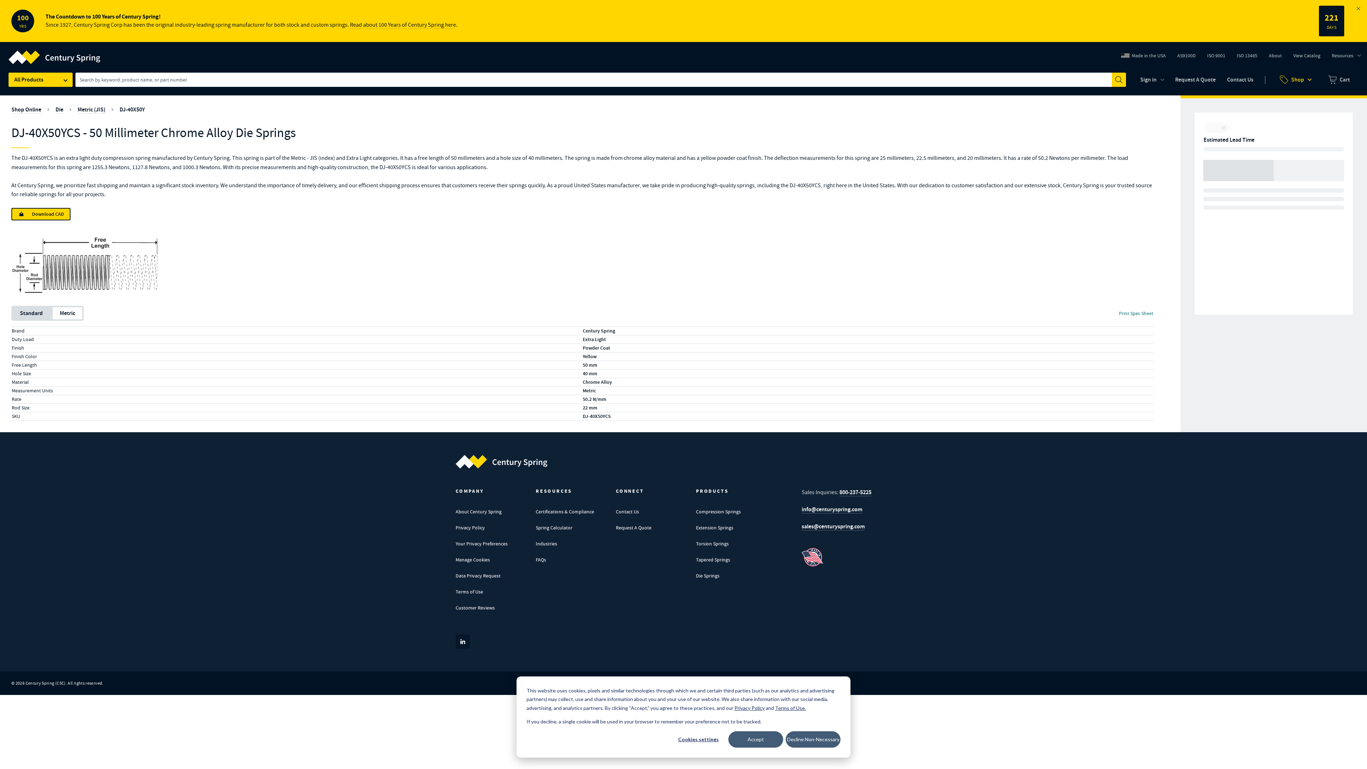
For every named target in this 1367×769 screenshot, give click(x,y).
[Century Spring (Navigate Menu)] (54, 53)
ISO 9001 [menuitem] (1219, 57)
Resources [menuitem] (1342, 55)
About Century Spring (479, 511)
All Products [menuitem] (28, 79)
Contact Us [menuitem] (1240, 79)
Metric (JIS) (91, 109)
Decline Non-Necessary (813, 739)
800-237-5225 (855, 492)
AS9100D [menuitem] (1189, 57)
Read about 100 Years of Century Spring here (403, 24)
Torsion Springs (712, 543)
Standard (31, 313)
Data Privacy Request (478, 575)
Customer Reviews (475, 608)
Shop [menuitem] (1297, 79)
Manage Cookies (473, 559)
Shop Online (26, 109)
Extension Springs (714, 527)
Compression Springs (718, 511)
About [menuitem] (1275, 55)
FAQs (541, 559)
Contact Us (627, 511)
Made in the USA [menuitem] (1149, 55)
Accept (756, 739)
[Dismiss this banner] (1358, 8)
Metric (67, 313)
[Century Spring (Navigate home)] (502, 462)
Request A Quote (633, 527)
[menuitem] (1339, 79)
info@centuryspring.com (832, 509)
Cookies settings (698, 739)
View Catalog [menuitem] (1306, 55)
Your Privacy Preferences (482, 543)
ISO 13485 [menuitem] (1247, 55)
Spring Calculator (554, 527)
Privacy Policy (470, 527)
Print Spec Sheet (1136, 313)
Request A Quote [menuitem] (1195, 79)
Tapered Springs (713, 559)
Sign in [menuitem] (1148, 79)
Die (59, 109)
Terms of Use (469, 591)
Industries (546, 543)
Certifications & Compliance (565, 511)
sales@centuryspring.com (833, 526)
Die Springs (707, 575)
